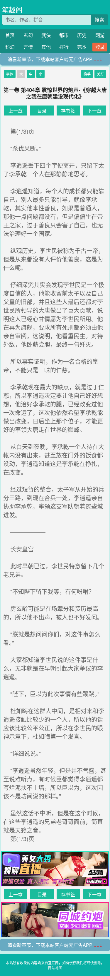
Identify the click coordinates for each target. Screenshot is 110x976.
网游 (100, 35)
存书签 (68, 110)
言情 (28, 46)
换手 (87, 73)
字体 (9, 73)
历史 (82, 35)
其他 (46, 46)
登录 (100, 46)
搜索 (99, 19)
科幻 (10, 46)
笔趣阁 (12, 9)
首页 (10, 35)
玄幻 (28, 35)
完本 (82, 46)
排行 (64, 46)
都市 (64, 35)
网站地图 (55, 967)
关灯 (100, 73)
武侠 (46, 35)
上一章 (16, 110)
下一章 (94, 110)
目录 (42, 110)
